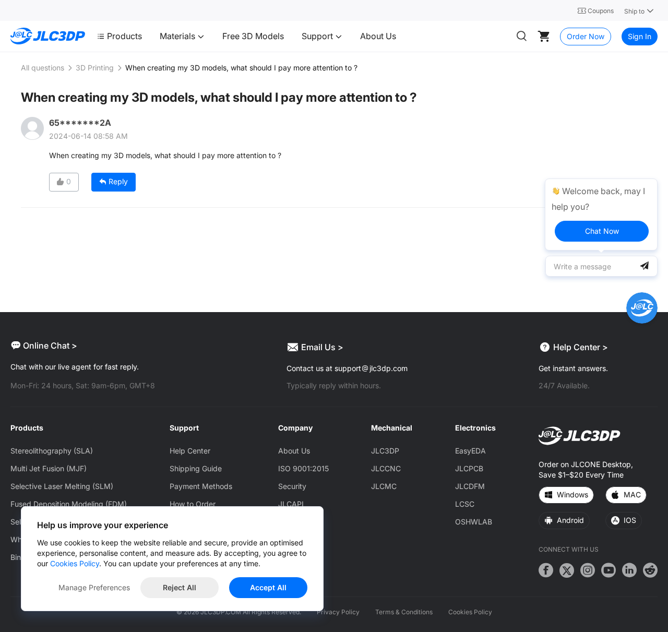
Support (318, 36)
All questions (42, 67)
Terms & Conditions (404, 612)
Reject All (179, 587)
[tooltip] (601, 214)
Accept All (268, 587)
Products (124, 36)
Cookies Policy (470, 612)
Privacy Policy (338, 612)
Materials (178, 36)
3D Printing (95, 67)
